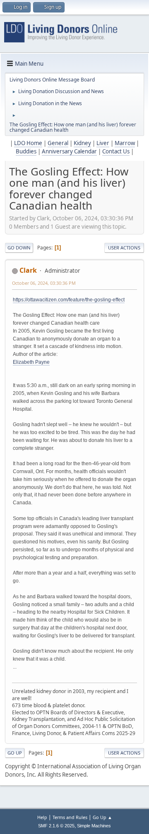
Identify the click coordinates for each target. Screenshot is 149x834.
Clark (28, 270)
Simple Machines (94, 825)
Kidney (82, 143)
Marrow (125, 143)
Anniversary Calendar (69, 151)
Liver (102, 143)
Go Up (14, 753)
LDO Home (28, 143)
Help (42, 817)
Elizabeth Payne (31, 362)
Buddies (26, 151)
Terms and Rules (70, 817)
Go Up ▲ (102, 817)
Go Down (19, 247)
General (58, 143)
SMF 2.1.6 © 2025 (56, 825)
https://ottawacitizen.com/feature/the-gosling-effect (69, 300)
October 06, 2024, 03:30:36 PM (44, 283)
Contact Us (116, 151)
